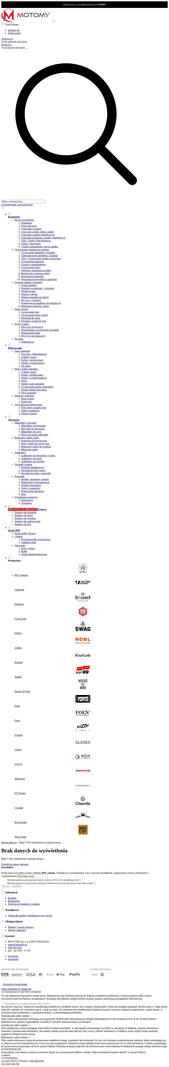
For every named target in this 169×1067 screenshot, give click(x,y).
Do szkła (25, 366)
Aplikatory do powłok (32, 461)
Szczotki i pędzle (23, 464)
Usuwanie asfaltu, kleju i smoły (37, 231)
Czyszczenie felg (30, 312)
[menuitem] (79, 277)
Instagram (13, 959)
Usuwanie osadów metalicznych (38, 234)
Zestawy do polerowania (27, 521)
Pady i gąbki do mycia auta (35, 443)
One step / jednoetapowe (34, 354)
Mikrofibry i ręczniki (25, 422)
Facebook (13, 956)
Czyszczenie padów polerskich (37, 386)
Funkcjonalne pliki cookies (15, 1015)
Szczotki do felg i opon (33, 470)
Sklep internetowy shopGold (16, 989)
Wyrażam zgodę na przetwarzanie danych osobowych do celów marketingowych (43, 880)
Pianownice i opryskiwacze (35, 482)
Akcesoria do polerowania (28, 404)
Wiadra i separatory (31, 485)
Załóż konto (14, 33)
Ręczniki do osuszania (32, 428)
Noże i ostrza (28, 548)
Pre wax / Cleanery (31, 300)
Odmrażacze (27, 341)
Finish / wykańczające (32, 363)
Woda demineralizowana (34, 554)
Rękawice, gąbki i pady (27, 437)
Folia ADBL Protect (25, 533)
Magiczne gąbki (29, 449)
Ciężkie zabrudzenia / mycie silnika (39, 246)
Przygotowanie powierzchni (35, 539)
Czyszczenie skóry (31, 267)
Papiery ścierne (29, 413)
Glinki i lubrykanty (31, 243)
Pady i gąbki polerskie (26, 369)
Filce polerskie (28, 392)
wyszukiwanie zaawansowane (17, 204)
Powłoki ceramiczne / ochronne (37, 288)
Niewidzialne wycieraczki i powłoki (40, 330)
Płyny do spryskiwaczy (33, 335)
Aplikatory (20, 452)
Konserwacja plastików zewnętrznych (41, 303)
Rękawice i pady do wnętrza (36, 446)
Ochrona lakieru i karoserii (28, 282)
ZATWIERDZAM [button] (11, 1049)
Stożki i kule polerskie (32, 383)
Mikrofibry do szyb (31, 431)
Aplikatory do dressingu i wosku (38, 455)
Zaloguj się (13, 30)
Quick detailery (29, 285)
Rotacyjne (26, 401)
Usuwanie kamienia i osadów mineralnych (43, 237)
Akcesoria (20, 545)
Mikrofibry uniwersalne (33, 425)
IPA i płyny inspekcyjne (33, 407)
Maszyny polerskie (24, 395)
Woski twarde (28, 291)
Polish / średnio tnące (32, 360)
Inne (23, 494)
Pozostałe (19, 476)
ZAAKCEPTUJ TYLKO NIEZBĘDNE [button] (22, 1061)
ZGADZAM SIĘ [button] (10, 1064)
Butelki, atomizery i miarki (35, 479)
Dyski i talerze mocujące (34, 389)
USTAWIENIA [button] (9, 1058)
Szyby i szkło (22, 324)
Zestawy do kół (23, 524)
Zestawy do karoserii (25, 512)
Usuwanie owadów (31, 228)
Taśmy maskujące (30, 410)
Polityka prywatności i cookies (24, 904)
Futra (24, 380)
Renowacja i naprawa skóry (35, 273)
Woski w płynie (29, 294)
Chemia (19, 536)
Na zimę (19, 338)
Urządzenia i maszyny (26, 497)
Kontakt (12, 898)
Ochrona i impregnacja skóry (36, 270)
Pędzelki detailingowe (32, 467)
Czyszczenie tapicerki (32, 261)
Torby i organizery (30, 488)
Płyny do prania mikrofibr (34, 434)
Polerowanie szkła (30, 332)
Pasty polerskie (22, 351)
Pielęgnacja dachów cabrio (35, 306)
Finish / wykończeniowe (34, 377)
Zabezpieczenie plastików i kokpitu (39, 255)
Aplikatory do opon (31, 458)
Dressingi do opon (30, 318)
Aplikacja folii (28, 542)
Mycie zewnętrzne (24, 219)
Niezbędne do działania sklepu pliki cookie (27, 1003)
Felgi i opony (21, 309)
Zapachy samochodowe (33, 264)
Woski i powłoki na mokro (35, 297)
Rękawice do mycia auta (34, 440)
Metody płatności (17, 930)
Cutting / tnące (28, 357)
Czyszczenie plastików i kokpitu (38, 252)
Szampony (26, 222)
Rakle (24, 551)
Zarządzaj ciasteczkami (15, 984)
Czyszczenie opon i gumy (34, 315)
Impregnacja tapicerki (32, 276)
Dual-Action (27, 398)
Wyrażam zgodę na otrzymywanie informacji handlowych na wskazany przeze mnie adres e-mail (50, 883)
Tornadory (26, 503)
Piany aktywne (29, 225)
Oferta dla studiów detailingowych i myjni (30, 915)
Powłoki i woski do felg (33, 321)
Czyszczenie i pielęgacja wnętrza (32, 249)
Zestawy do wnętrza (25, 518)
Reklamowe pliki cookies (14, 1037)
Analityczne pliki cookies (14, 1025)
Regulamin (13, 901)
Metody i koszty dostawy (21, 927)
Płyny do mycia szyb (32, 327)
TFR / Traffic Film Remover (36, 240)
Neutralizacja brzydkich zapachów (39, 279)
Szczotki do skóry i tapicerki (36, 473)
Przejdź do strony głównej (15, 864)
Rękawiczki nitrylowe (32, 491)
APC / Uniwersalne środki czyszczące (41, 258)
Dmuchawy (27, 500)
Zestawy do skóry (24, 515)
